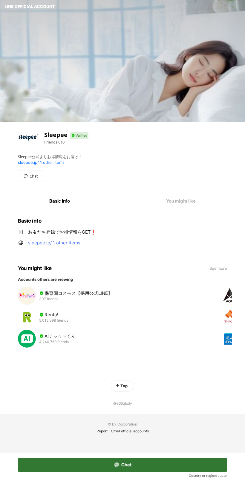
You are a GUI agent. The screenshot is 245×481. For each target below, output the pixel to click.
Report (102, 431)
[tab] (59, 201)
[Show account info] (79, 135)
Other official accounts (130, 431)
